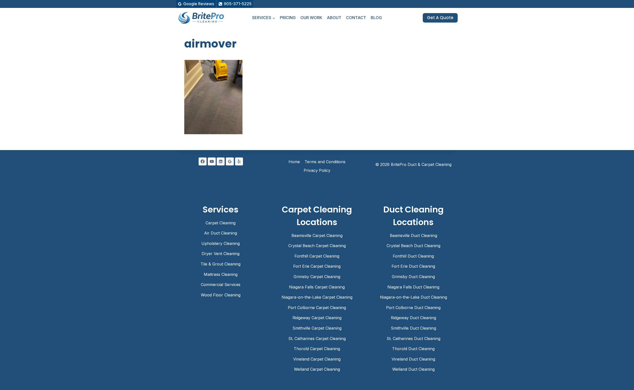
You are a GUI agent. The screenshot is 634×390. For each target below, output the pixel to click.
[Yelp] (239, 161)
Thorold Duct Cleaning (413, 348)
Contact (356, 17)
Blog (376, 17)
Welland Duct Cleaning (413, 369)
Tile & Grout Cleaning (220, 263)
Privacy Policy (317, 170)
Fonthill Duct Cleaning (413, 256)
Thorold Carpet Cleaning (317, 348)
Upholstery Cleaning (220, 243)
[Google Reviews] (230, 161)
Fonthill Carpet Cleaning (316, 256)
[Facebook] (203, 161)
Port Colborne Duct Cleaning (413, 307)
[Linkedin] (221, 161)
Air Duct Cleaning (220, 233)
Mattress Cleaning (221, 274)
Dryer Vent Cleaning (220, 253)
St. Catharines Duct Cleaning (413, 338)
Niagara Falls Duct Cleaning (413, 287)
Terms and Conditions (325, 161)
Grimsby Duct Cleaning (413, 276)
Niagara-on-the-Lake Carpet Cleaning (317, 297)
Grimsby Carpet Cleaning (316, 276)
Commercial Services (220, 284)
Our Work (311, 17)
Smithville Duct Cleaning (413, 328)
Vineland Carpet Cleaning (317, 359)
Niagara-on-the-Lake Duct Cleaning (413, 297)
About (334, 17)
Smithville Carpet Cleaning (317, 328)
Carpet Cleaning (221, 222)
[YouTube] (212, 161)
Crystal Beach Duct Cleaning (413, 245)
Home (294, 161)
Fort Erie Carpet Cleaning (317, 266)
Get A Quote (440, 18)
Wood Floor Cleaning (220, 294)
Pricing (288, 17)
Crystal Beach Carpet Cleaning (317, 245)
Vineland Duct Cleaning (413, 359)
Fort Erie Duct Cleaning (413, 266)
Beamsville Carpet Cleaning (317, 235)
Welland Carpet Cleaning (317, 369)
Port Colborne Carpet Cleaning (317, 307)
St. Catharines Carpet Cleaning (317, 338)
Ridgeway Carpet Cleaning (317, 317)
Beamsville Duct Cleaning (413, 235)
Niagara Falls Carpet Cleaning (317, 287)
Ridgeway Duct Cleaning (413, 317)
